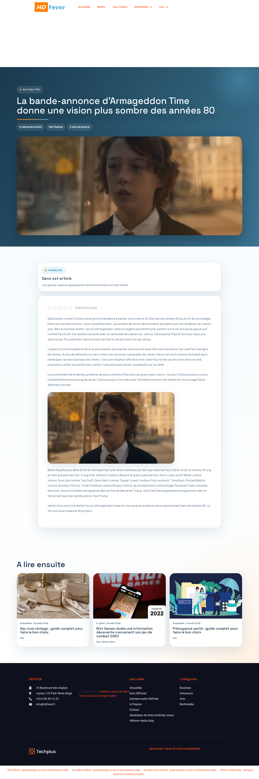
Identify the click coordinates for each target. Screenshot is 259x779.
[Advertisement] (129, 40)
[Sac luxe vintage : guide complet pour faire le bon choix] (53, 596)
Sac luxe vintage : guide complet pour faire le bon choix (51, 630)
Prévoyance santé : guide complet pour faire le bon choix (205, 630)
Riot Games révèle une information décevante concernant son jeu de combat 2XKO (124, 632)
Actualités (84, 7)
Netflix (101, 7)
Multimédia (141, 7)
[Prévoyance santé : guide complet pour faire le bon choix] (206, 596)
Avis (161, 7)
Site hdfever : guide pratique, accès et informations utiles (38, 770)
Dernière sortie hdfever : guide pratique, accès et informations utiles (180, 770)
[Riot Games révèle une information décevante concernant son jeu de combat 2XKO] (129, 596)
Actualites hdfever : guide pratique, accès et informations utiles (106, 770)
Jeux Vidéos (119, 7)
